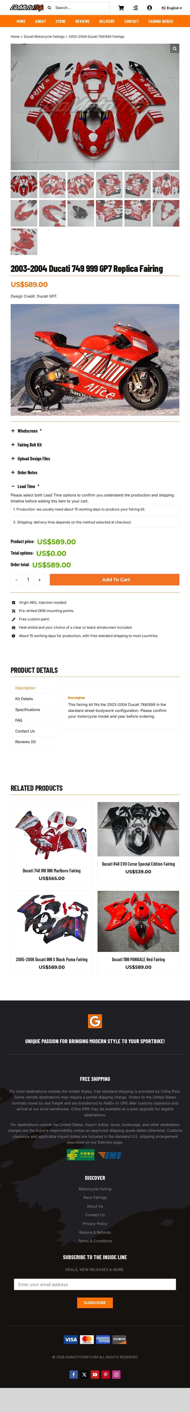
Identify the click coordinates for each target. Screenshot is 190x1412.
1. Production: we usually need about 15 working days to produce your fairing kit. (79, 509)
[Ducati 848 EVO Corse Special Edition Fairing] (138, 805)
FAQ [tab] (18, 720)
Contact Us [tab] (25, 731)
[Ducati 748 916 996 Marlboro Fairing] (51, 805)
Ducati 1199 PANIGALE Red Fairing (138, 959)
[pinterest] (105, 1374)
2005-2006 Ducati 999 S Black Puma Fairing (51, 959)
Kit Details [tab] (24, 698)
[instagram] (116, 1374)
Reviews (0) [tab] (25, 741)
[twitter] (84, 1374)
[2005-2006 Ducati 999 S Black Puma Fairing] (51, 893)
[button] (174, 48)
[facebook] (74, 1374)
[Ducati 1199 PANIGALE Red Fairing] (138, 893)
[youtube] (95, 1374)
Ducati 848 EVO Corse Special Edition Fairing (138, 864)
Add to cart (116, 579)
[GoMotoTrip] (28, 5)
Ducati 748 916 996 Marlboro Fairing (52, 870)
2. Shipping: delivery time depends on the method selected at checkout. (72, 522)
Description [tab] (25, 688)
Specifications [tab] (27, 709)
